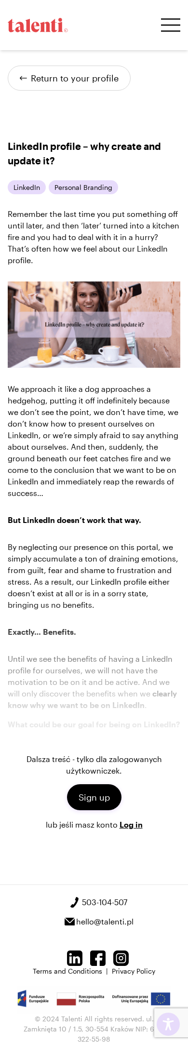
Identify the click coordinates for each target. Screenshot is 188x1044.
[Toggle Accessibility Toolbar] (168, 1024)
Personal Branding (83, 187)
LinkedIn (26, 187)
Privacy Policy (133, 971)
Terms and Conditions (67, 971)
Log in (131, 824)
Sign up (94, 797)
